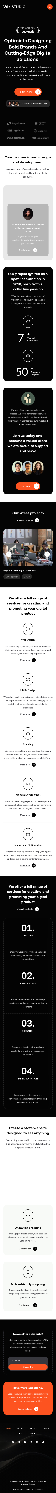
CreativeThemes (28, 1484)
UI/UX (27, 576)
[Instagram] (25, 1442)
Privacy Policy (18, 1489)
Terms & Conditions (34, 1489)
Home (8, 1428)
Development (12, 576)
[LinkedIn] (31, 1442)
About (47, 1428)
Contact (33, 1433)
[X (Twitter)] (19, 1442)
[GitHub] (37, 1442)
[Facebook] (13, 1442)
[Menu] (50, 7)
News (20, 1433)
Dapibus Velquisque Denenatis (19, 570)
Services (20, 1428)
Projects (34, 1428)
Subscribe (28, 1367)
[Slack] (43, 1442)
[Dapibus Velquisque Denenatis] (28, 547)
